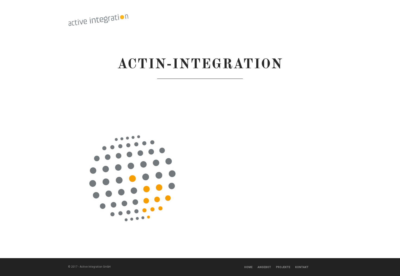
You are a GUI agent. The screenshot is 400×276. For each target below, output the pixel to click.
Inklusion (210, 20)
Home (248, 267)
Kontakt (324, 20)
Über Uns (305, 20)
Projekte (252, 20)
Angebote (232, 20)
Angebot (264, 267)
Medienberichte (279, 20)
